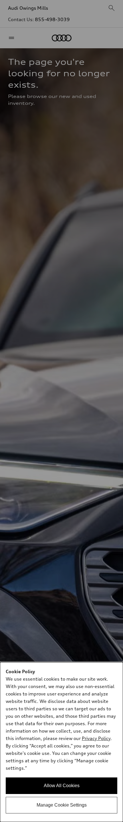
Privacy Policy (96, 738)
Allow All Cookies (62, 785)
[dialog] (61, 742)
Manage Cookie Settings (62, 805)
